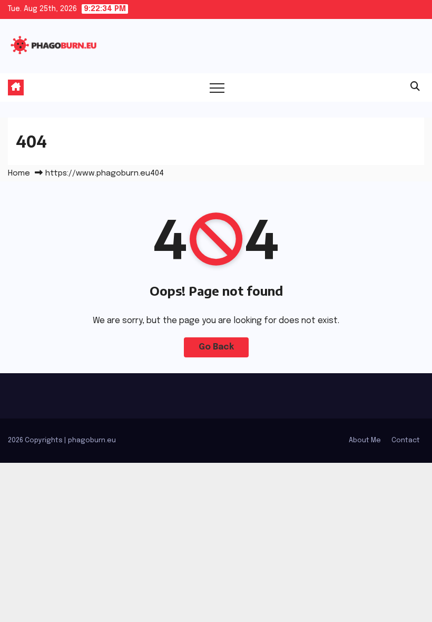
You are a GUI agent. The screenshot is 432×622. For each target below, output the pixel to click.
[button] (415, 87)
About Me (365, 440)
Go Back (216, 347)
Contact (405, 440)
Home (19, 173)
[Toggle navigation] (217, 87)
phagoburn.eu (92, 440)
